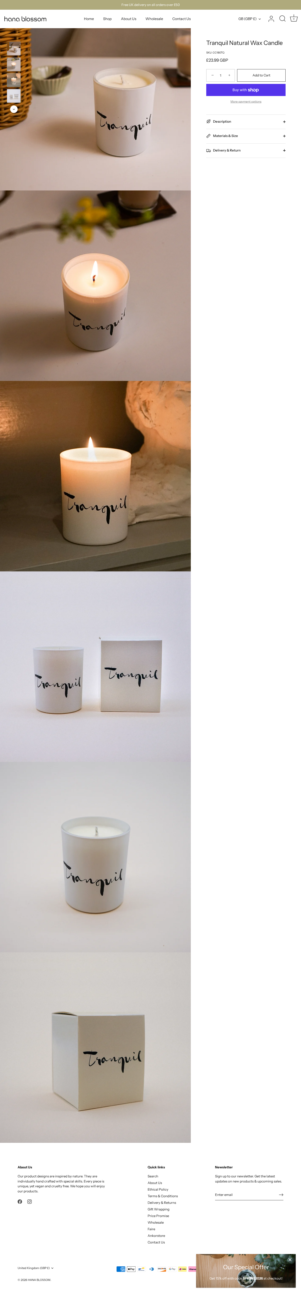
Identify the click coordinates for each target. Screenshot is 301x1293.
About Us (128, 19)
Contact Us (181, 19)
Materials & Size (225, 136)
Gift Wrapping (158, 1209)
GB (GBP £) (247, 19)
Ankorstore (156, 1236)
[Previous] (14, 35)
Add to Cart (261, 75)
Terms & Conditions (163, 1196)
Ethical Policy (158, 1189)
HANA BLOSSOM (39, 1280)
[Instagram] (29, 1201)
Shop (107, 19)
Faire (151, 1229)
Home (89, 19)
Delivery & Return (226, 150)
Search (153, 1176)
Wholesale (154, 19)
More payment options (245, 101)
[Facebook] (20, 1201)
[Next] (14, 109)
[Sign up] (281, 1195)
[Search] (282, 19)
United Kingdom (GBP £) (34, 1268)
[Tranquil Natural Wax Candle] (14, 48)
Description (221, 121)
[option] (14, 49)
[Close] (290, 1260)
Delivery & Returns (162, 1203)
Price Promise (158, 1216)
